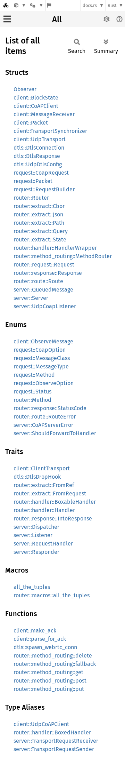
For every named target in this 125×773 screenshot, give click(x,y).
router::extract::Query (41, 231)
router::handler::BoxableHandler (55, 502)
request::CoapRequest (41, 172)
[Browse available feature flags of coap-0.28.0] (49, 5)
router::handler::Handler (44, 510)
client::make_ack (35, 630)
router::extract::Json (38, 214)
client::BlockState (36, 97)
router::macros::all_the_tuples (52, 595)
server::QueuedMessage (43, 289)
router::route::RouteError (45, 416)
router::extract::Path (39, 223)
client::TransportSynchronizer (50, 131)
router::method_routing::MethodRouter (63, 256)
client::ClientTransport (42, 468)
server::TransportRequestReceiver (56, 741)
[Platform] (36, 5)
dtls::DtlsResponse (37, 156)
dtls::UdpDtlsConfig (38, 164)
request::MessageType (41, 366)
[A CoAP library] (20, 5)
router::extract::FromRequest (50, 493)
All (57, 19)
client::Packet (31, 122)
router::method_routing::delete (53, 655)
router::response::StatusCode (50, 408)
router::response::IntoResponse (53, 518)
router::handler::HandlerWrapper (55, 248)
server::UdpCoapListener (45, 306)
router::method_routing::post (50, 680)
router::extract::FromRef (44, 485)
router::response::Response (48, 273)
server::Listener (33, 535)
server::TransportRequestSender (54, 749)
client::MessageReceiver (44, 114)
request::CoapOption (40, 349)
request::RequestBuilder (44, 189)
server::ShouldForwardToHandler (55, 433)
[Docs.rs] (6, 5)
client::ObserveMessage (43, 341)
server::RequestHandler (43, 543)
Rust (112, 5)
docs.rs (90, 5)
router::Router (31, 197)
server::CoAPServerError (43, 425)
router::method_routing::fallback (55, 664)
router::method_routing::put (49, 689)
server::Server (31, 298)
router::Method (32, 400)
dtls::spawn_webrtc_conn (45, 647)
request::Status (32, 391)
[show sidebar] (7, 19)
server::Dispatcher (36, 527)
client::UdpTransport (40, 139)
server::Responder (36, 552)
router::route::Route (38, 281)
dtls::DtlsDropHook (37, 476)
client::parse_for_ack (40, 639)
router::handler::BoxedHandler (52, 732)
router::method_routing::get (48, 672)
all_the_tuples (32, 587)
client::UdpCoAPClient (41, 724)
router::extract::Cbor (39, 206)
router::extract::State (40, 239)
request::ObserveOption (44, 383)
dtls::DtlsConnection (39, 147)
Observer (25, 89)
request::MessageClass (42, 358)
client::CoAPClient (36, 106)
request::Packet (33, 181)
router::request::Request (44, 264)
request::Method (34, 375)
